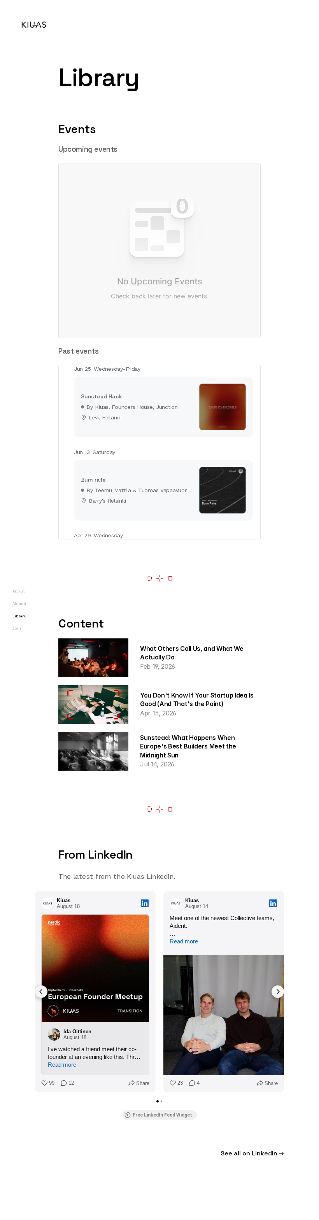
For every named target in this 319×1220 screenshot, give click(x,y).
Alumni (19, 603)
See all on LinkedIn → (252, 1153)
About (18, 591)
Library (19, 616)
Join (16, 628)
